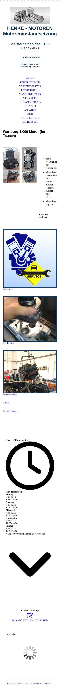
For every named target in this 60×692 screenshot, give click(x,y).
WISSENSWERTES (30, 86)
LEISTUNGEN (29, 90)
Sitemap (49, 683)
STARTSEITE (12, 683)
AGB (30, 113)
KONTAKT (30, 106)
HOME (30, 78)
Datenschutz (39, 683)
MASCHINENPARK (30, 94)
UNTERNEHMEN (30, 82)
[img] (30, 15)
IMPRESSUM (30, 121)
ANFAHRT (30, 109)
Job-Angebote (29, 102)
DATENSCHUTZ (30, 117)
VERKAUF (29, 98)
